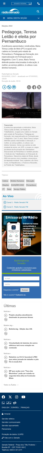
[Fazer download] (14, 87)
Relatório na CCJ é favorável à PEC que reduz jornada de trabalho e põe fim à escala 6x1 (24, 359)
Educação (30, 181)
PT (4, 189)
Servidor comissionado (11, 422)
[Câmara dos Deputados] (3, 402)
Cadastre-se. (21, 295)
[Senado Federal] (21, 3)
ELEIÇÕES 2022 (17, 185)
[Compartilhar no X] (39, 87)
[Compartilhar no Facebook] (34, 87)
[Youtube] (22, 397)
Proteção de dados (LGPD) (12, 434)
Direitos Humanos (17, 181)
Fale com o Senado (12, 438)
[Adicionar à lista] (9, 87)
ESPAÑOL (15, 407)
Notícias (7, 311)
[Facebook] (4, 397)
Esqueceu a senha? (11, 290)
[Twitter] (10, 397)
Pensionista (6, 429)
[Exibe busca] (38, 11)
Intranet (7, 414)
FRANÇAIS (25, 407)
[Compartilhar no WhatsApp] (29, 87)
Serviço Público (19, 189)
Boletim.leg (8, 325)
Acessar (25, 290)
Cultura (5, 181)
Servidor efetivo (8, 419)
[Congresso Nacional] (8, 402)
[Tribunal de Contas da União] (14, 402)
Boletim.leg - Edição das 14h (20, 329)
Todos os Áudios (10, 385)
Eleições (6, 185)
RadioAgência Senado (10, 74)
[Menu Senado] (4, 3)
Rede (9, 189)
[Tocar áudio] (4, 87)
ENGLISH (5, 407)
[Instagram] (16, 397)
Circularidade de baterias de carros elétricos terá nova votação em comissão (23, 345)
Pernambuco (31, 185)
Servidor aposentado (10, 425)
